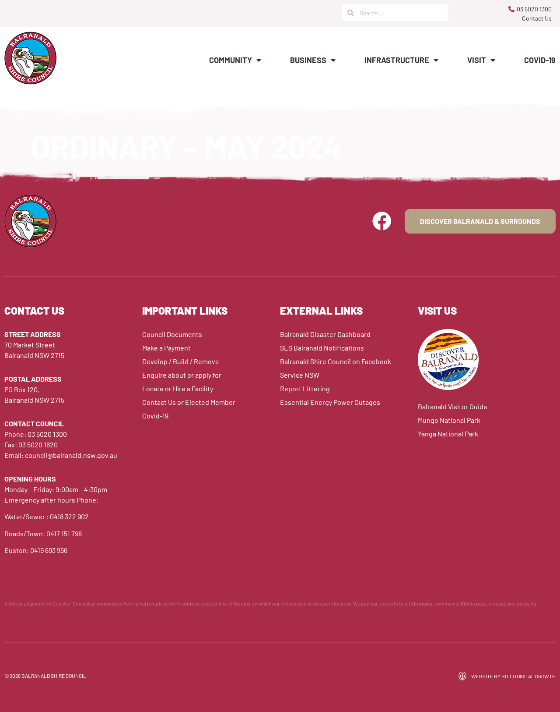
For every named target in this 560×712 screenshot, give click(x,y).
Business (308, 60)
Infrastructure (396, 60)
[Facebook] (382, 221)
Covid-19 (540, 60)
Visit (476, 60)
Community (230, 60)
